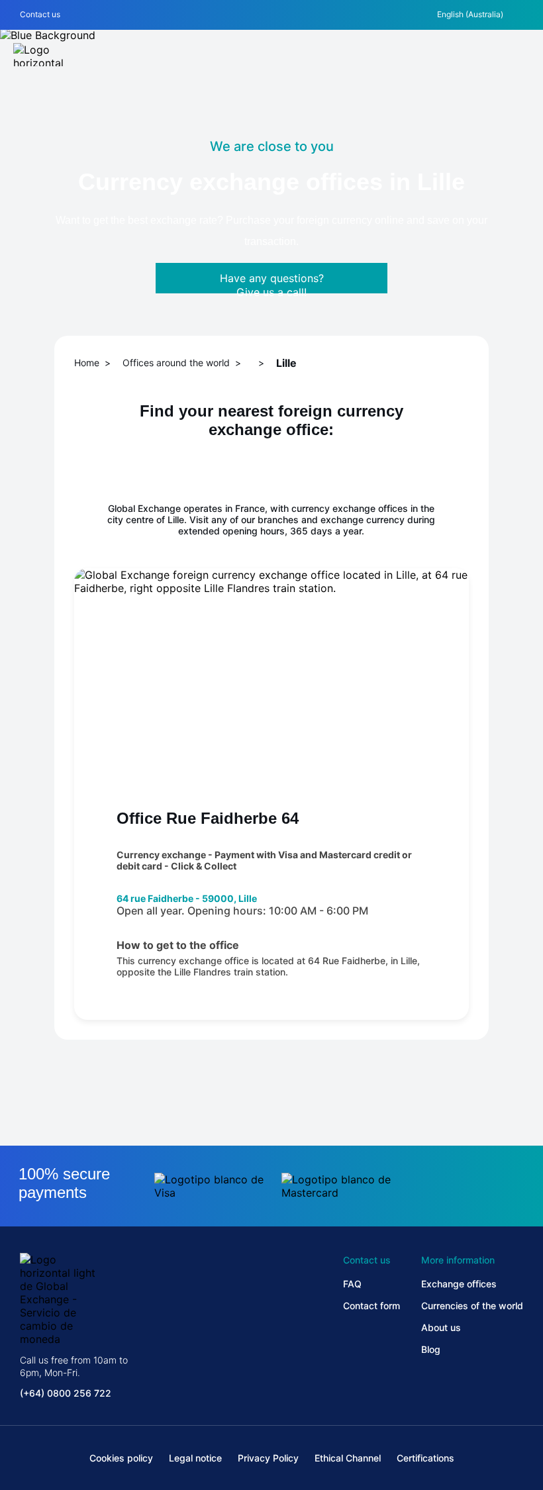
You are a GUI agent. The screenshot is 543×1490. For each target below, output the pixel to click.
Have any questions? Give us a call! (272, 282)
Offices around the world (176, 362)
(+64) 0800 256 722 (65, 1393)
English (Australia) (470, 14)
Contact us (40, 14)
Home (86, 362)
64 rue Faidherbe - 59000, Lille (187, 898)
